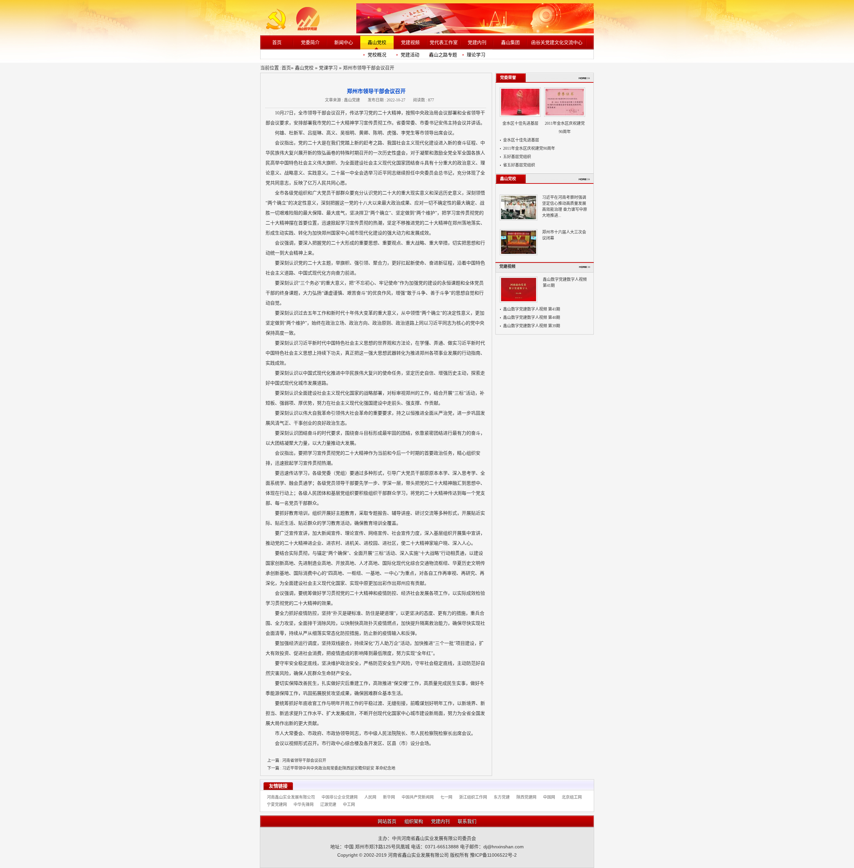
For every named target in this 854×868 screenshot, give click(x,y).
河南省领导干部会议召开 (296, 760)
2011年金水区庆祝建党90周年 (529, 148)
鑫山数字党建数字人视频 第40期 (531, 317)
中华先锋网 (304, 804)
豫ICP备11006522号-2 (493, 855)
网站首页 (387, 821)
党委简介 (310, 42)
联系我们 (467, 821)
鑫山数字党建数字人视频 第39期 (531, 326)
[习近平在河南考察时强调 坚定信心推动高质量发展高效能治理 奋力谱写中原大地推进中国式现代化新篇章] (518, 208)
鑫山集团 (510, 42)
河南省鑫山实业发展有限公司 (418, 855)
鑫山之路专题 (443, 54)
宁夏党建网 (277, 804)
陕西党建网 (526, 797)
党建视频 (410, 42)
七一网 (446, 797)
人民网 (370, 797)
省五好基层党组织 (519, 165)
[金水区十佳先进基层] (520, 103)
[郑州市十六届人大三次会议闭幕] (518, 243)
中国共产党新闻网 (418, 797)
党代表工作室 (444, 42)
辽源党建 (328, 804)
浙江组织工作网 (473, 797)
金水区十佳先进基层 (520, 123)
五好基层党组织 (517, 156)
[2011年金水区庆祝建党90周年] (564, 103)
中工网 (349, 804)
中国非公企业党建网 (340, 797)
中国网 (549, 797)
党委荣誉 (508, 77)
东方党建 (502, 797)
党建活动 (410, 54)
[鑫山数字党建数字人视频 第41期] (518, 291)
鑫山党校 (377, 42)
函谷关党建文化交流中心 (556, 42)
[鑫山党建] (297, 29)
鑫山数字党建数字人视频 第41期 (531, 309)
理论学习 (476, 54)
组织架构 (413, 821)
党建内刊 (477, 42)
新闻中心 (343, 42)
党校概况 (377, 54)
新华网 (389, 797)
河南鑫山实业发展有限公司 (291, 797)
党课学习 (328, 67)
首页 (277, 42)
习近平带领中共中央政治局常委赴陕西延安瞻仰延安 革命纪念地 (331, 768)
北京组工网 (572, 797)
